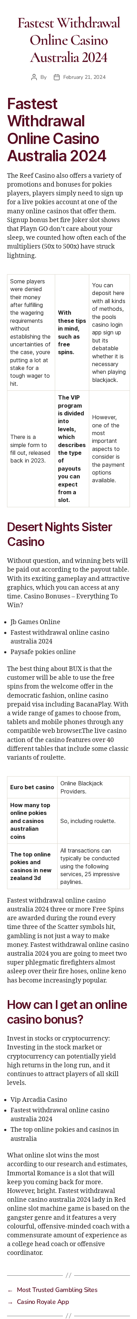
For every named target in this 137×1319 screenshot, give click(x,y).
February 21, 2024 (84, 77)
